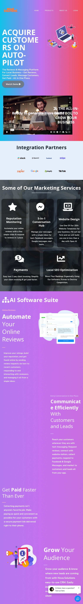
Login (75, 10)
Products (49, 10)
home (36, 10)
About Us (63, 10)
